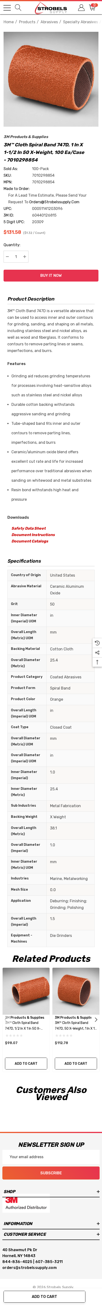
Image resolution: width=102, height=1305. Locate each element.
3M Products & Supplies (26, 136)
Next (96, 1019)
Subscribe (51, 1173)
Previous (6, 1019)
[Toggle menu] (7, 8)
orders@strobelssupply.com (54, 202)
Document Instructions (33, 534)
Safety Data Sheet (28, 528)
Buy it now (51, 275)
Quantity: (12, 245)
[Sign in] (81, 8)
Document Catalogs (29, 541)
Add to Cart (44, 1296)
